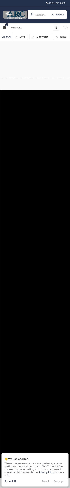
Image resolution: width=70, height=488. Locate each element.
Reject (45, 481)
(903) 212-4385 (57, 3)
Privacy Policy (46, 472)
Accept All (10, 481)
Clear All (6, 36)
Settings (58, 481)
